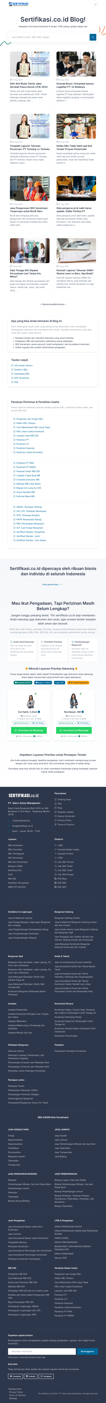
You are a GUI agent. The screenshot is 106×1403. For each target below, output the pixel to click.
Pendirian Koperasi (25, 448)
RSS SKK (62, 887)
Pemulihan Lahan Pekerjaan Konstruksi (26, 1070)
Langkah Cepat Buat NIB (28, 475)
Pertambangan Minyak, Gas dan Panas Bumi (29, 1184)
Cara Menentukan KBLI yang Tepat (33, 427)
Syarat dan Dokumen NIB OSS (22, 1282)
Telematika (13, 1160)
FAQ (16, 382)
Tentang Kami (64, 799)
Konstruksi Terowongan (66, 1035)
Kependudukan (15, 1144)
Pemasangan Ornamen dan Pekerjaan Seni (28, 1062)
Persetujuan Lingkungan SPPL (22, 1314)
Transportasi (14, 1164)
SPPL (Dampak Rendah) (28, 515)
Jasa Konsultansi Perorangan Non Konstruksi (29, 1250)
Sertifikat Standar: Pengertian (30, 532)
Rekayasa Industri (16, 1156)
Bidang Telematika (63, 1206)
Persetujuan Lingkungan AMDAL (23, 1306)
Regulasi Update (66, 812)
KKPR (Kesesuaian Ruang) (29, 519)
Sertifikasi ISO (15, 870)
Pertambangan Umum (18, 1188)
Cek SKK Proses (66, 874)
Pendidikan (13, 1148)
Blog (60, 807)
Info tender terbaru (23, 365)
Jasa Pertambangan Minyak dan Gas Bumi (75, 1144)
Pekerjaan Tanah (16, 1086)
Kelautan (12, 1180)
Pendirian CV (22, 444)
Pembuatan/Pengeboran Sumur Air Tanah (28, 1102)
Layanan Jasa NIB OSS (27, 435)
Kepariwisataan (15, 1139)
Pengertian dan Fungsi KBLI (29, 419)
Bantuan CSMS (15, 866)
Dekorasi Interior (16, 1051)
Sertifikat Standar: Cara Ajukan (31, 540)
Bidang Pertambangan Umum (69, 1191)
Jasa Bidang (60, 1156)
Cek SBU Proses (66, 862)
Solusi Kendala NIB (25, 492)
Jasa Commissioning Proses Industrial (73, 962)
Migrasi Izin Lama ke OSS (28, 488)
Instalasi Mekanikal (17, 1021)
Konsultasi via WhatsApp (30, 730)
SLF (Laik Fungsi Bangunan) (29, 527)
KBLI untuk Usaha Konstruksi (30, 431)
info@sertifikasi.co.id (22, 826)
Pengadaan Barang (17, 1242)
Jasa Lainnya (61, 1139)
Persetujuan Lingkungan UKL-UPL (24, 1310)
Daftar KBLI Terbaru (26, 423)
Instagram (47, 1376)
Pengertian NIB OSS (17, 1274)
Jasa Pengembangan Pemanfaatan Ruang (28, 929)
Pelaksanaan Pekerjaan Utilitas (23, 1090)
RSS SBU (62, 882)
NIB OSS (12, 878)
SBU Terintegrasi (16, 853)
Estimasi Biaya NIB (25, 496)
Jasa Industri (61, 1135)
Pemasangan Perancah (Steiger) (23, 1094)
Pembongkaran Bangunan (20, 1098)
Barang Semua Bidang (18, 1201)
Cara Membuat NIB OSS (19, 1278)
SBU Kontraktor (15, 845)
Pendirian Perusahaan (18, 882)
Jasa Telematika (62, 1148)
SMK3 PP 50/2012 (17, 887)
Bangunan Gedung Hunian (67, 918)
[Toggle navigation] (95, 4)
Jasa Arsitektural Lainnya (20, 918)
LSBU (60, 845)
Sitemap (13, 1398)
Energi (11, 1135)
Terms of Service (66, 824)
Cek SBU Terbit (65, 870)
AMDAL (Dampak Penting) (29, 507)
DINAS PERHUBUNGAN (66, 1242)
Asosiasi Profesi (65, 853)
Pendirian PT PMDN (26, 467)
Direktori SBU (20, 369)
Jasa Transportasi (63, 1152)
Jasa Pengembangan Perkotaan (23, 933)
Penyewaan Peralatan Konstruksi (70, 1051)
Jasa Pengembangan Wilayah (22, 937)
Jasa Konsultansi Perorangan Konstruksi (27, 1254)
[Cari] (93, 37)
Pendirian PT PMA (25, 463)
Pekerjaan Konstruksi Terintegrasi (24, 1259)
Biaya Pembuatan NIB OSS (21, 1302)
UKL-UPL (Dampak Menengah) (31, 511)
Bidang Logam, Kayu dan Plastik (70, 1180)
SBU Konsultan (15, 849)
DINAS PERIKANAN (64, 1253)
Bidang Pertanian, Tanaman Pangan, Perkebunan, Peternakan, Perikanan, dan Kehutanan (74, 1198)
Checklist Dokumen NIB (27, 479)
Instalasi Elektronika (17, 1009)
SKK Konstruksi (21, 378)
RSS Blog (62, 878)
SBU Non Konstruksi (18, 862)
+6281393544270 (21, 820)
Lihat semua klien (50, 584)
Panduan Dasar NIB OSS (28, 471)
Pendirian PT (22, 439)
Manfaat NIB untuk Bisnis (28, 483)
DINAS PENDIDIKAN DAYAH (68, 1226)
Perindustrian (14, 1152)
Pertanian (12, 1192)
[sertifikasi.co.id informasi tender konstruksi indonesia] (18, 4)
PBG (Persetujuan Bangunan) (30, 523)
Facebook (17, 1376)
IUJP (10, 874)
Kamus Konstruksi (66, 816)
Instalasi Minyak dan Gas (20, 1032)
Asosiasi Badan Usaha (68, 849)
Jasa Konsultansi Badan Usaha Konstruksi (28, 1238)
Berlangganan (87, 1351)
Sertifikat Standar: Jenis (28, 536)
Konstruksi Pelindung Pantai (68, 1017)
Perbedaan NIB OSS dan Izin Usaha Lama (28, 1290)
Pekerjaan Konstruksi (18, 1246)
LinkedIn (32, 1376)
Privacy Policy (64, 820)
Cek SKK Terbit (65, 866)
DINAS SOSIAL (62, 1238)
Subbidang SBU (21, 373)
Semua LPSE (61, 1258)
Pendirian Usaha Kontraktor (29, 452)
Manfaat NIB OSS (16, 1286)
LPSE (60, 857)
